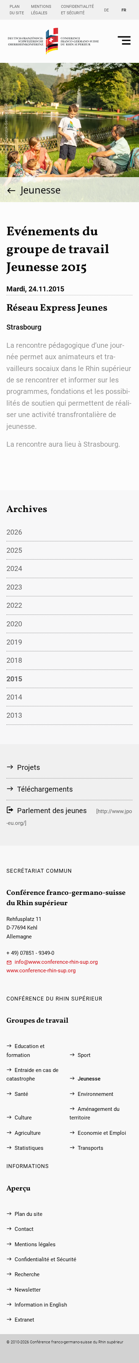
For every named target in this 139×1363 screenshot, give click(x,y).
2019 (14, 642)
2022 (14, 605)
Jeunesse (41, 189)
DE (106, 9)
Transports (90, 1148)
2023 (14, 587)
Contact (24, 1229)
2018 (14, 660)
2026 (14, 532)
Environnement (95, 1094)
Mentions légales (41, 9)
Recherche (27, 1274)
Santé (21, 1094)
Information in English (41, 1305)
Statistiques (29, 1148)
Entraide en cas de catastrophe (32, 1074)
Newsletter (28, 1290)
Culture (23, 1117)
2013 (14, 715)
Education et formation (25, 1050)
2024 (14, 568)
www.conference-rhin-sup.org (41, 970)
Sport (84, 1055)
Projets (28, 767)
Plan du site (17, 9)
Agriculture (28, 1133)
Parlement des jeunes (52, 810)
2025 (14, 550)
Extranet (24, 1320)
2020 (14, 624)
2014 (14, 697)
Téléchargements (45, 789)
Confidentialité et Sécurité (77, 9)
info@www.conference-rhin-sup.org (56, 962)
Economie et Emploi (102, 1133)
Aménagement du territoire (94, 1113)
